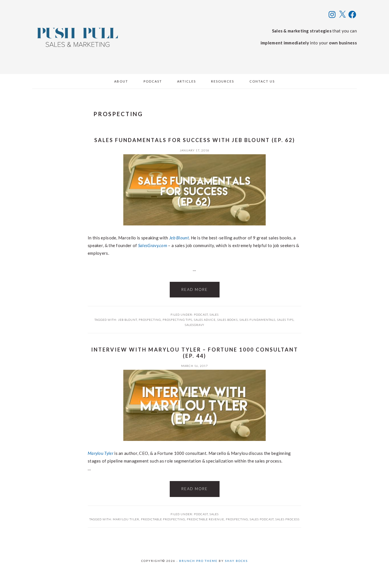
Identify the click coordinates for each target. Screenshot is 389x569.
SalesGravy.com (152, 245)
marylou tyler (126, 519)
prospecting (150, 319)
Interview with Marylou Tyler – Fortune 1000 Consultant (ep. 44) (194, 352)
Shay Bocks (236, 560)
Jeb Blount (179, 237)
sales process (287, 519)
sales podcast (262, 519)
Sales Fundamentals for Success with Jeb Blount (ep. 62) (194, 140)
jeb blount (127, 319)
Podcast (201, 314)
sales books (227, 319)
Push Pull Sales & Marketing (77, 37)
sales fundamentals (257, 319)
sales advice (205, 319)
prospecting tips (177, 319)
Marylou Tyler (100, 453)
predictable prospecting (163, 519)
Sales (214, 314)
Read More (194, 289)
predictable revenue (205, 519)
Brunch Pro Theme (198, 560)
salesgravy (194, 324)
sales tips (285, 319)
